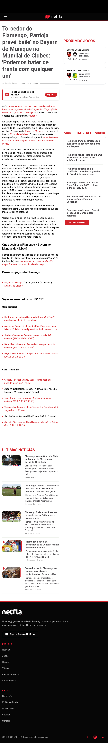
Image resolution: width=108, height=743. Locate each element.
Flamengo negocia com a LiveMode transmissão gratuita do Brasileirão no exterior (83, 171)
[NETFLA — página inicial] (54, 16)
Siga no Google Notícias (20, 635)
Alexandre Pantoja (24, 112)
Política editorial (10, 702)
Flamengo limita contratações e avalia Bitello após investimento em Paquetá (83, 144)
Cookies (6, 714)
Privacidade (8, 708)
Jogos (5, 656)
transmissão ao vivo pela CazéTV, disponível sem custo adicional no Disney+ (30, 140)
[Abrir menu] (5, 16)
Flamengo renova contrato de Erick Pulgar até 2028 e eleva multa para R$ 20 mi (82, 185)
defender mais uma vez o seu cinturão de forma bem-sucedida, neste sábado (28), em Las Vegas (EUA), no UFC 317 (29, 109)
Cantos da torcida (10, 674)
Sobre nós (7, 696)
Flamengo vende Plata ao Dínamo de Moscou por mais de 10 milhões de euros (84, 158)
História (6, 662)
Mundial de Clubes (19, 134)
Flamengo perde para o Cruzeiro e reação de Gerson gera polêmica (84, 213)
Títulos (5, 668)
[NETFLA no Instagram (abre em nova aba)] (95, 737)
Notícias (6, 649)
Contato (6, 721)
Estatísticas (9, 681)
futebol (34, 115)
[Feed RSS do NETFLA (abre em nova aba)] (103, 737)
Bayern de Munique (34, 131)
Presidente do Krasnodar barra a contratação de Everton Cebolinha (84, 199)
